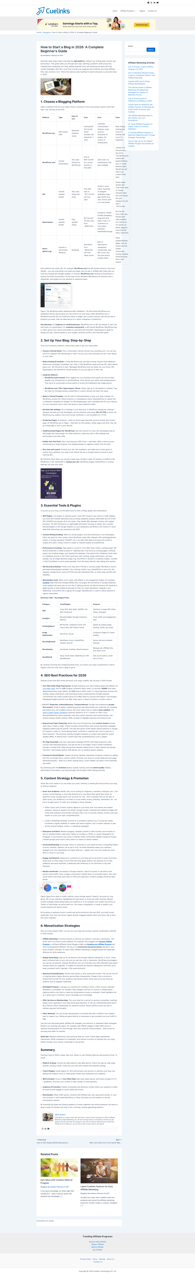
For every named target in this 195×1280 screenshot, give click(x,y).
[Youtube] (157, 3)
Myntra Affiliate (97, 1247)
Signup (142, 11)
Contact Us (152, 11)
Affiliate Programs (127, 11)
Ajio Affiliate (97, 1250)
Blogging (44, 1187)
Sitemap (102, 1259)
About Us (110, 1259)
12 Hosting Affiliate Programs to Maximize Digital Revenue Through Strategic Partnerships (141, 135)
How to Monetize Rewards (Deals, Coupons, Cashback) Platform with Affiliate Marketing (141, 75)
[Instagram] (43, 1129)
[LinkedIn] (154, 3)
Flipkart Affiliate (97, 1244)
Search (130, 46)
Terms (95, 1259)
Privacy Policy (85, 1259)
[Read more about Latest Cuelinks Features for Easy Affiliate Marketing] (99, 1171)
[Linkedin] (45, 1129)
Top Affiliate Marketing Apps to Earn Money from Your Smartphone (140, 117)
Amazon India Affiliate (97, 1242)
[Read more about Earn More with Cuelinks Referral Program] (59, 1167)
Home (115, 11)
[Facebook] (148, 3)
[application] (135, 11)
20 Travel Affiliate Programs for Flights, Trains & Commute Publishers (140, 126)
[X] (151, 3)
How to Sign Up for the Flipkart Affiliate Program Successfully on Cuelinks (141, 143)
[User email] (48, 1129)
